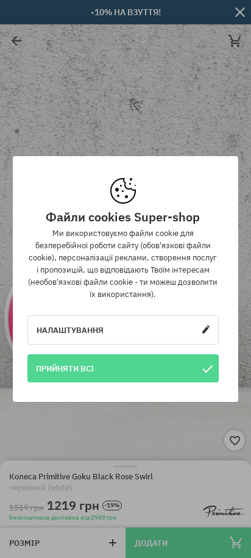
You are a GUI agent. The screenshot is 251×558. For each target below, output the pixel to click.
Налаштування (70, 329)
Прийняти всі (65, 368)
